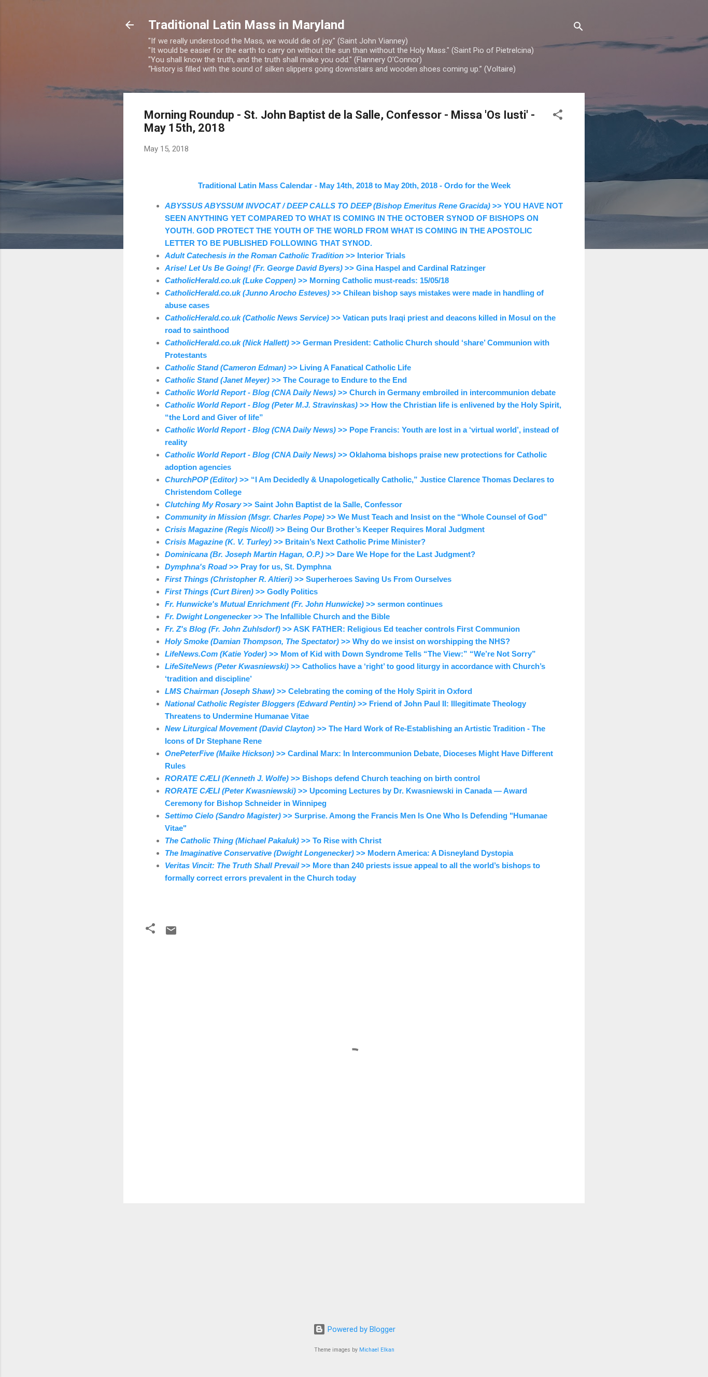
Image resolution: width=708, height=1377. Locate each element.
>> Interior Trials (285, 255)
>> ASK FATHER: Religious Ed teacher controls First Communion (342, 628)
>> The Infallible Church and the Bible (277, 616)
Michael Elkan (376, 1349)
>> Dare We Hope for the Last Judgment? (320, 554)
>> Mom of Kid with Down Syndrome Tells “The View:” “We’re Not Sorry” (350, 653)
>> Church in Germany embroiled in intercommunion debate (360, 392)
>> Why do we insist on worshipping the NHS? (337, 641)
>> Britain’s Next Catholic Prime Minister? (295, 541)
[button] (557, 116)
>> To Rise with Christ (273, 840)
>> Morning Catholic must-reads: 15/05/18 (307, 280)
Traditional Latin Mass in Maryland (246, 25)
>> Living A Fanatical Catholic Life (288, 367)
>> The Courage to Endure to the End (286, 379)
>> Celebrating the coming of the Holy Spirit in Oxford (318, 691)
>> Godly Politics (241, 591)
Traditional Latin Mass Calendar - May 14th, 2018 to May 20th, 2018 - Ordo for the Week (354, 185)
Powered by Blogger (360, 1329)
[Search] (578, 28)
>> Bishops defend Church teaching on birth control (322, 778)
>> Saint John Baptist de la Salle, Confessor (283, 504)
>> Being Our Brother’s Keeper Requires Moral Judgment (325, 529)
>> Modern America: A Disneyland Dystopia (339, 853)
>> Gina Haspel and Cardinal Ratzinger (325, 267)
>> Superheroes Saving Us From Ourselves (308, 579)
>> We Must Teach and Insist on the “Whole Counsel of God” (356, 516)
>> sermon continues (304, 604)
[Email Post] (171, 934)
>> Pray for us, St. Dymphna (248, 566)
